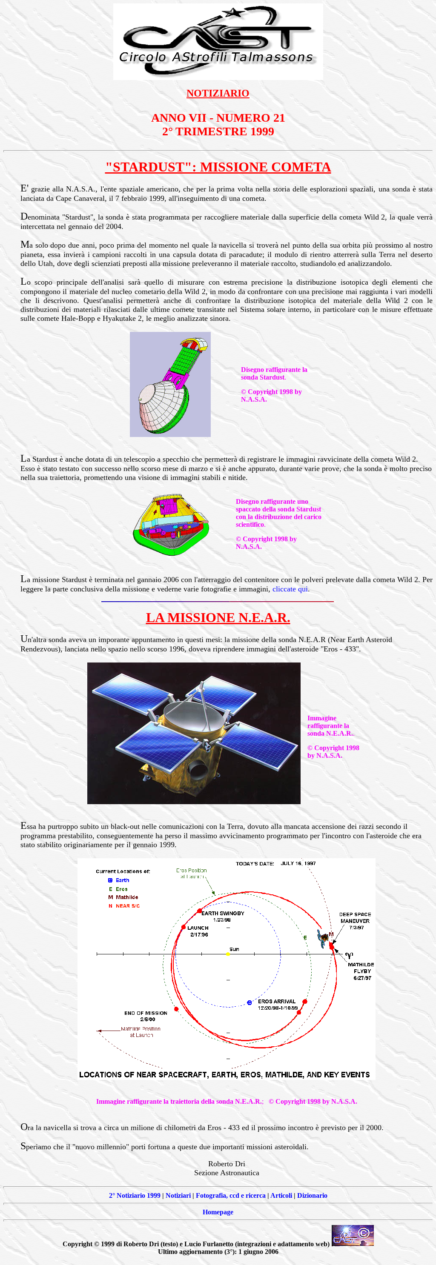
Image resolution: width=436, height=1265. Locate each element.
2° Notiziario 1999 (135, 1195)
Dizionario (312, 1195)
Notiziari (178, 1195)
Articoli (281, 1195)
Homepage (218, 1212)
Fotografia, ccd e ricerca (231, 1195)
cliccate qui (290, 589)
